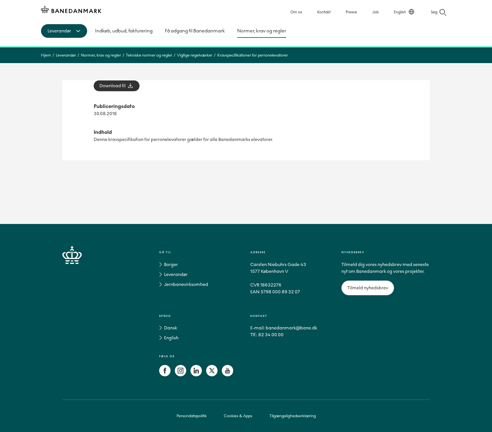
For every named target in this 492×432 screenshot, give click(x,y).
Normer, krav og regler (261, 31)
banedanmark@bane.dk (291, 328)
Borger (171, 264)
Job (375, 12)
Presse (351, 12)
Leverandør (66, 55)
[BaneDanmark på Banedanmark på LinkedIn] (196, 374)
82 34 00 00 (271, 334)
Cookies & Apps (238, 416)
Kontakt (324, 12)
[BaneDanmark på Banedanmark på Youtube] (227, 374)
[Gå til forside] (82, 314)
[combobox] (64, 31)
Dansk (170, 328)
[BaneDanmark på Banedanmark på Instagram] (180, 374)
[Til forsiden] (71, 10)
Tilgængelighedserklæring (292, 416)
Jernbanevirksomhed (186, 284)
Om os (296, 12)
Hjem (46, 55)
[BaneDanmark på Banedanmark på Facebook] (165, 374)
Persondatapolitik (192, 416)
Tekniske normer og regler (149, 55)
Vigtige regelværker (194, 55)
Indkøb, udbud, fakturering (124, 31)
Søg (434, 12)
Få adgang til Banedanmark (195, 31)
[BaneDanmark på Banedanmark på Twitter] (212, 374)
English (400, 12)
